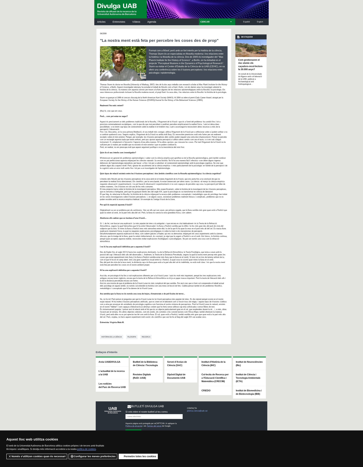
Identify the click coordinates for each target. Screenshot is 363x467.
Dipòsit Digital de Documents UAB (176, 376)
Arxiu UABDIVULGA (109, 362)
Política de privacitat (133, 426)
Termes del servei (154, 426)
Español (246, 22)
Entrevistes (119, 21)
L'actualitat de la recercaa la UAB (112, 373)
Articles (101, 21)
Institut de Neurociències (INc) (249, 364)
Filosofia (131, 337)
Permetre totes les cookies (140, 456)
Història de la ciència (111, 337)
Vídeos (136, 21)
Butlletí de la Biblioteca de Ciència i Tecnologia (145, 364)
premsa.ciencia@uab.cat (197, 411)
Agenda (151, 21)
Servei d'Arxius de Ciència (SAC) (177, 364)
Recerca (146, 337)
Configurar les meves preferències (95, 456)
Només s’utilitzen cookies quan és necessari (38, 456)
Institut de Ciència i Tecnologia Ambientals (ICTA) (248, 378)
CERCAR (205, 22)
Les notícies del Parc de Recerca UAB (112, 385)
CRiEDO (205, 390)
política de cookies (86, 449)
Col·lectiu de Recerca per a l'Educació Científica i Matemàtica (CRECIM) (215, 378)
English (260, 22)
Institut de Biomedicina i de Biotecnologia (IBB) (249, 392)
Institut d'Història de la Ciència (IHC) (213, 364)
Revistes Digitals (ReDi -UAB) (142, 376)
